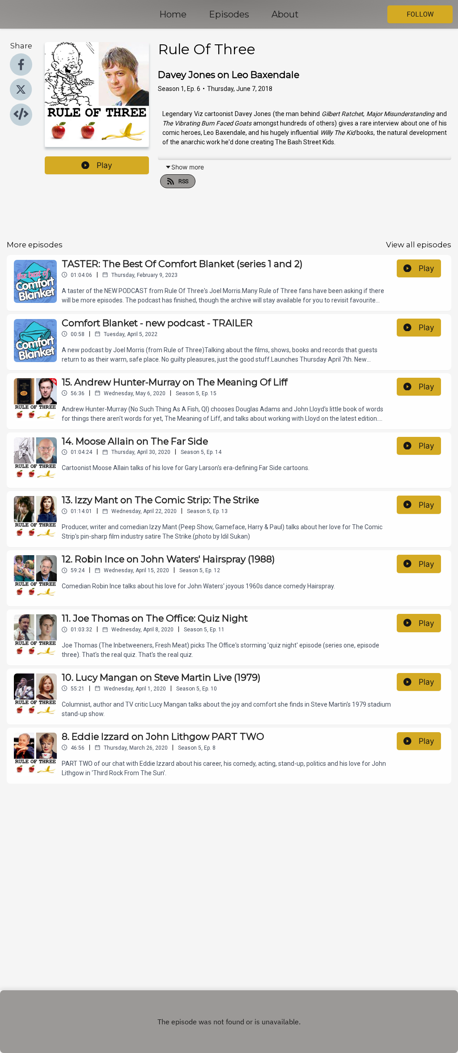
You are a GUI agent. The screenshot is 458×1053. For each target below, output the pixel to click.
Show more (187, 167)
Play (104, 165)
